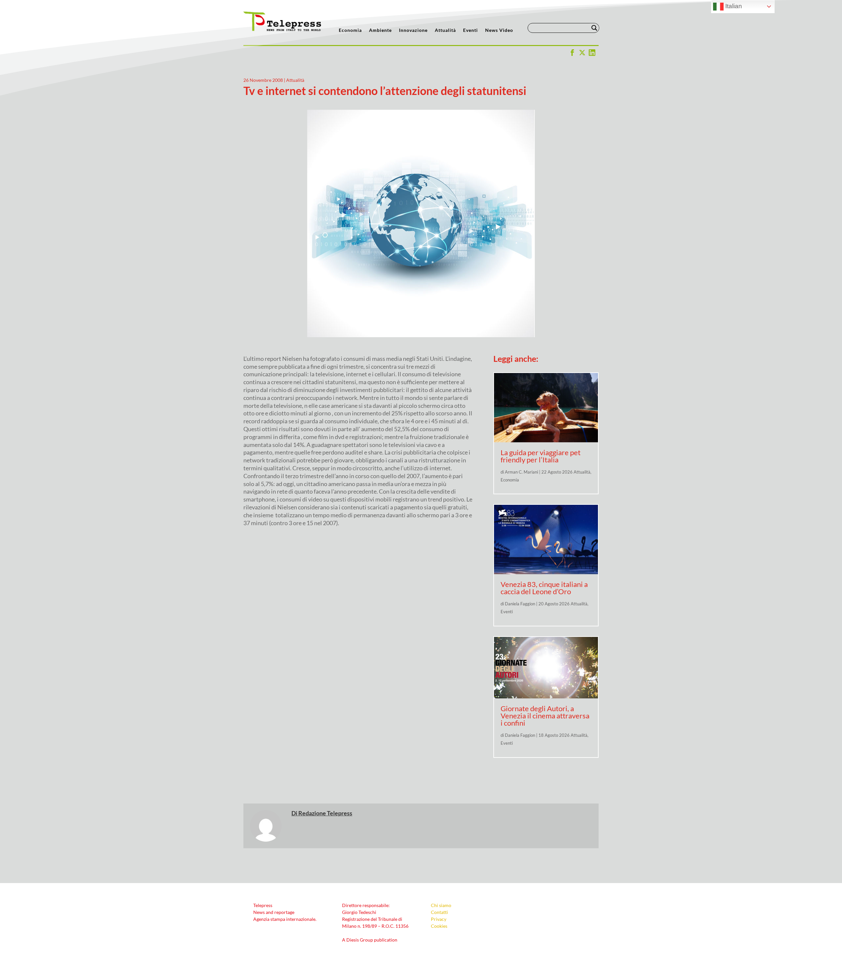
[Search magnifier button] (594, 28)
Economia (350, 30)
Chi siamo (441, 905)
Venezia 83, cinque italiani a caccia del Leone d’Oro (544, 588)
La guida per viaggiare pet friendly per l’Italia (541, 456)
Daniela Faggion (520, 603)
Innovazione (413, 30)
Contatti (439, 912)
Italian (733, 6)
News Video (499, 30)
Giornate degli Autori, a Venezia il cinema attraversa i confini (545, 715)
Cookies (439, 926)
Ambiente (380, 30)
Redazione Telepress (325, 813)
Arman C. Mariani (521, 472)
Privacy (438, 919)
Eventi (470, 30)
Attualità (445, 30)
